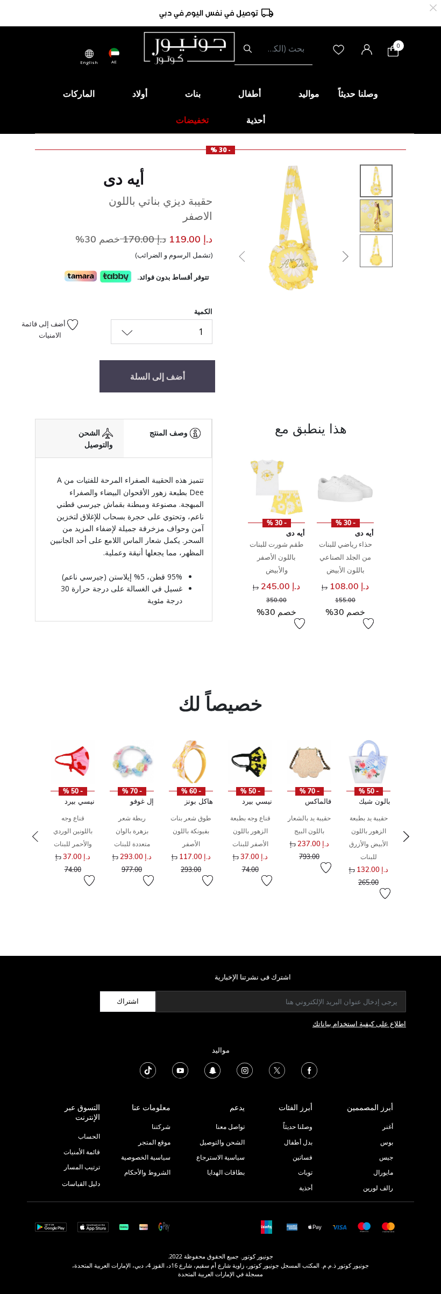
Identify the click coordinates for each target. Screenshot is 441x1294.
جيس (386, 1157)
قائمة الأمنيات (81, 1151)
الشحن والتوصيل (222, 1142)
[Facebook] (309, 1069)
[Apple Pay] (315, 1226)
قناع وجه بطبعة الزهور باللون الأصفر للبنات (250, 831)
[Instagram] (245, 1069)
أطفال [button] (249, 93)
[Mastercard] (388, 1226)
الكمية (203, 311)
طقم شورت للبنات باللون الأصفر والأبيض (276, 557)
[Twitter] (277, 1069)
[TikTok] (148, 1069)
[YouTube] (180, 1069)
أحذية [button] (255, 120)
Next (406, 836)
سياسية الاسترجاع (220, 1157)
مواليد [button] (308, 93)
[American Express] (292, 1226)
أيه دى (123, 178)
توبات (305, 1172)
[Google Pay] (164, 1226)
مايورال (383, 1172)
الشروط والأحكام (147, 1172)
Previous (35, 836)
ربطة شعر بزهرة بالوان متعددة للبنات (132, 831)
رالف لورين (378, 1187)
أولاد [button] (139, 93)
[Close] (433, 7)
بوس (386, 1142)
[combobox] (273, 49)
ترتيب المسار (82, 1166)
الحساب (89, 1136)
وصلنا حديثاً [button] (358, 93)
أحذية (305, 1187)
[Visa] (339, 1226)
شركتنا (161, 1126)
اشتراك (128, 1001)
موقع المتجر (154, 1142)
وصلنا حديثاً (297, 1126)
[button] (241, 256)
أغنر (387, 1126)
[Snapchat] (212, 1069)
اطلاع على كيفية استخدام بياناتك (359, 1023)
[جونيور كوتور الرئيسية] (189, 47)
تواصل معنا (229, 1126)
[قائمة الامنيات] (368, 623)
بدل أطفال (298, 1142)
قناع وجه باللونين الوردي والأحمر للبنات (73, 831)
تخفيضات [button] (192, 120)
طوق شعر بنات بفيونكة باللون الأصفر (190, 831)
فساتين (302, 1157)
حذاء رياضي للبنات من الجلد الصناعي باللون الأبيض (345, 557)
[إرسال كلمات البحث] (247, 49)
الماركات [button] (79, 93)
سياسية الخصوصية (145, 1157)
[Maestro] (364, 1226)
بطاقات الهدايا (226, 1172)
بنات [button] (193, 93)
